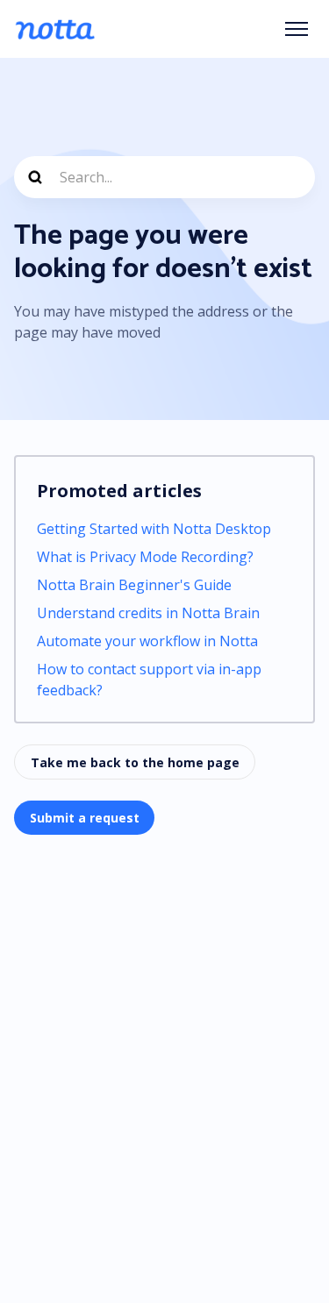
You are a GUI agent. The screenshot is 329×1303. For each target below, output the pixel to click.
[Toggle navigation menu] (296, 29)
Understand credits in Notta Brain (148, 613)
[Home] (55, 28)
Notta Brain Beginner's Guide (134, 585)
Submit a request (84, 817)
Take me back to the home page (135, 762)
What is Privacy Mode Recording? (145, 556)
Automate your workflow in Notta (147, 641)
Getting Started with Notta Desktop (154, 528)
